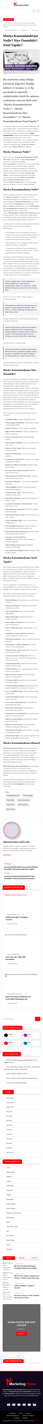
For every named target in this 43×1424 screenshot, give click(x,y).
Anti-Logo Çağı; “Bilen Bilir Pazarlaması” (16, 958)
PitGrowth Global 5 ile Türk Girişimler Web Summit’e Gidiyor (22, 1078)
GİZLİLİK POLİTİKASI (28, 1415)
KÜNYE (21, 1413)
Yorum (34, 1258)
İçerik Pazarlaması (10, 1204)
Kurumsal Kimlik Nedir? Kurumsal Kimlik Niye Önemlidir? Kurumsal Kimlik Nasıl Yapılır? (21, 868)
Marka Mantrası (19, 25)
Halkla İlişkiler (10, 1199)
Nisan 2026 (9, 1116)
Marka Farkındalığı (22, 23)
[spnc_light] (38, 11)
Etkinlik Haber (10, 1185)
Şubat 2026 (9, 1125)
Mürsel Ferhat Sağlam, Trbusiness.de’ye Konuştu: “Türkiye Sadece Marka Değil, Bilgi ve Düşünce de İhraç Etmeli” (27, 1277)
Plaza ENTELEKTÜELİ (14, 994)
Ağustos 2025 (9, 1152)
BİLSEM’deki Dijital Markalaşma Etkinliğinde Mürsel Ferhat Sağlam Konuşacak (25, 1267)
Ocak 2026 (9, 1129)
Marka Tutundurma (28, 25)
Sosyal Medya (10, 1235)
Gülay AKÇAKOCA (13, 914)
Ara (38, 1018)
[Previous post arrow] (38, 866)
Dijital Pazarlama (10, 1172)
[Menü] (3, 11)
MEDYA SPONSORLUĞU (13, 1415)
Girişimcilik (9, 1190)
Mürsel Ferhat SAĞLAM (11, 30)
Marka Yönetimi (9, 19)
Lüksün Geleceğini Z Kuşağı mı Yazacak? (17, 918)
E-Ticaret (8, 1181)
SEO (7, 1231)
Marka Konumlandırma (9, 25)
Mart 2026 (9, 1120)
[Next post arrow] (38, 877)
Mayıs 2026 (9, 1111)
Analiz (8, 1167)
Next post (6, 873)
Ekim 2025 (9, 1143)
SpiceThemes (37, 1420)
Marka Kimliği (31, 23)
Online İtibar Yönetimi (12, 1226)
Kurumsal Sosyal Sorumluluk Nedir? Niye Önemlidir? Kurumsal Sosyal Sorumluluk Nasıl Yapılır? (19, 877)
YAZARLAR (16, 1418)
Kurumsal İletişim (10, 1208)
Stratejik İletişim (10, 1240)
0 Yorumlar (35, 30)
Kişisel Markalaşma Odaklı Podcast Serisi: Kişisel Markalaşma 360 (18, 998)
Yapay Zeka (9, 1249)
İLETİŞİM (24, 1418)
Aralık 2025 (9, 1134)
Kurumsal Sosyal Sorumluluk (13, 1213)
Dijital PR (8, 1176)
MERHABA (21, 1334)
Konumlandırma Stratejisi (11, 23)
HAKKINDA (13, 1413)
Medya (8, 1222)
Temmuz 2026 (9, 1102)
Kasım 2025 (9, 1139)
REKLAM (28, 1413)
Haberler (8, 1195)
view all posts (7, 855)
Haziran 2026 (9, 1107)
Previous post (7, 864)
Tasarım (8, 1244)
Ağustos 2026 (9, 1098)
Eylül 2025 (9, 1148)
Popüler (21, 1258)
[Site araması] (33, 11)
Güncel (8, 1258)
